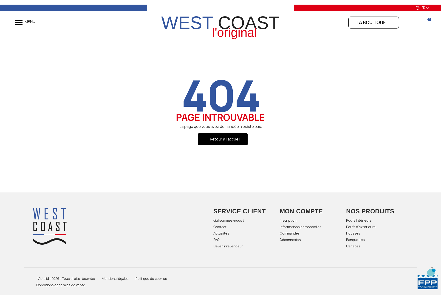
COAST (220, 23)
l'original (234, 33)
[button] (422, 8)
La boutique (371, 23)
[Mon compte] (415, 22)
